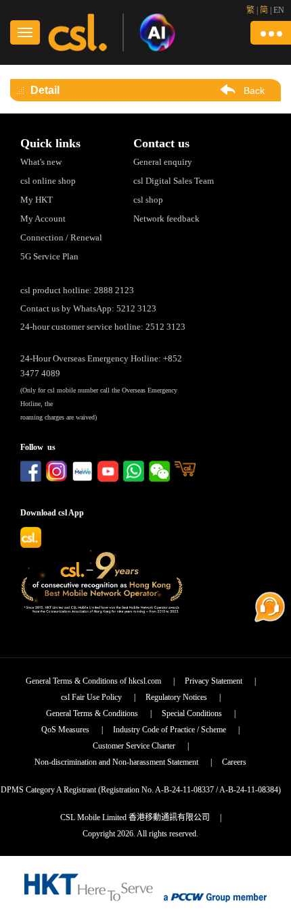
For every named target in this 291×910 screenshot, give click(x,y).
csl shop (148, 200)
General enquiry (162, 162)
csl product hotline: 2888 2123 (77, 290)
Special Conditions (192, 713)
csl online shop (48, 181)
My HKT (36, 200)
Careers (234, 762)
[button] (270, 33)
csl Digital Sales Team (173, 181)
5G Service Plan (49, 256)
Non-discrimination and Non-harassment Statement (116, 762)
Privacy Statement (213, 681)
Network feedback (166, 218)
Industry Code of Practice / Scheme (169, 729)
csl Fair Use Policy (91, 697)
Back (254, 90)
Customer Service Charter (134, 746)
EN (278, 10)
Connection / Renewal (61, 237)
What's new (41, 162)
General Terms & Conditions (92, 713)
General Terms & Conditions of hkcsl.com (93, 681)
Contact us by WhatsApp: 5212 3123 (88, 308)
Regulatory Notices (176, 697)
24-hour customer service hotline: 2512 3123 (102, 327)
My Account (43, 218)
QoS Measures (65, 729)
